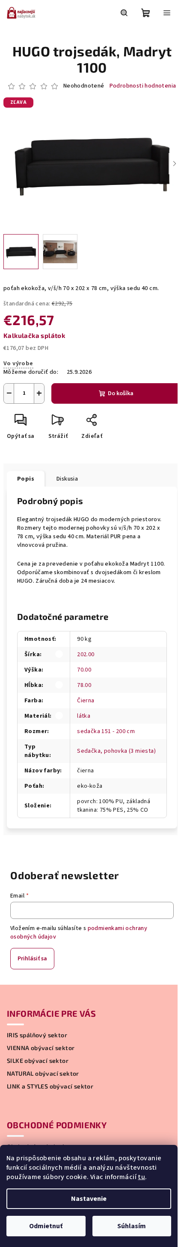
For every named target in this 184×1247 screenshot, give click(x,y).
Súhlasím (131, 1226)
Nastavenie (89, 1198)
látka (83, 716)
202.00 (85, 654)
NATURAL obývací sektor (43, 1074)
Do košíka (121, 393)
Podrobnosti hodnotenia (143, 86)
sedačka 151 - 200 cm (106, 731)
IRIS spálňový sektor (37, 1035)
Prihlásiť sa (32, 958)
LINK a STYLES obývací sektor (50, 1086)
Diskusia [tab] (67, 479)
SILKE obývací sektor (37, 1061)
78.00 (84, 685)
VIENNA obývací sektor (40, 1048)
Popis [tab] (25, 479)
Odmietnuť (45, 1226)
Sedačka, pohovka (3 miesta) (116, 751)
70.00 (84, 670)
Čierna (85, 700)
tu (141, 1177)
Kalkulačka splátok (34, 335)
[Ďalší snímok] (175, 163)
